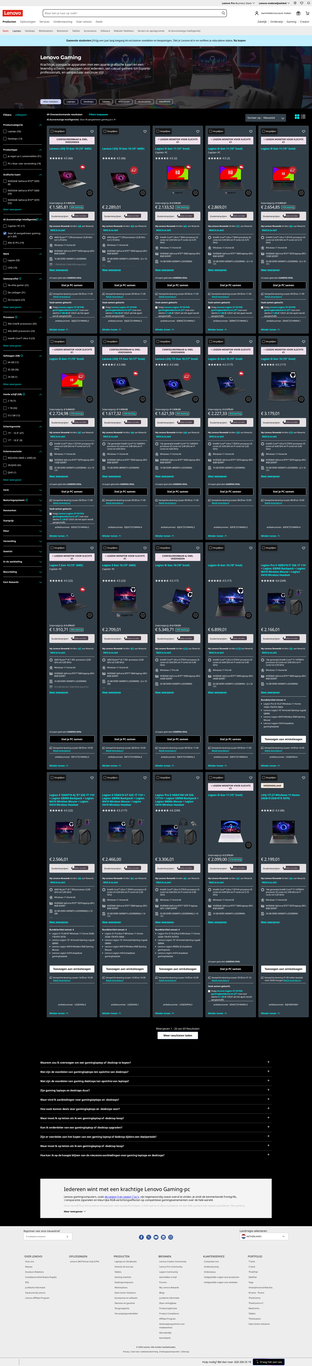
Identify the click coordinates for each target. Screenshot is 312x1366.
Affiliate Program (167, 1318)
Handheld (164, 102)
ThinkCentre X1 (256, 1303)
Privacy (126, 1351)
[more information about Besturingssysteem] (26, 500)
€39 (79, 226)
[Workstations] (54, 31)
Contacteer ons (211, 1261)
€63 (79, 878)
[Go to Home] (13, 13)
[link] (308, 4)
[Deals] (10, 31)
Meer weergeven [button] (12, 209)
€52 (185, 226)
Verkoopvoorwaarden (170, 1351)
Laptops (70, 102)
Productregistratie (168, 1308)
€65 (291, 226)
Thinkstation (255, 1318)
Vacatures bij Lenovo (35, 1292)
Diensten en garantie (125, 1303)
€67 (79, 432)
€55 (238, 432)
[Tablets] (81, 31)
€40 (132, 432)
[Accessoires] (98, 31)
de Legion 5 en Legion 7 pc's (122, 1197)
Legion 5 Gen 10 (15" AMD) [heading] (66, 565)
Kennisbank (165, 1337)
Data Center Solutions (125, 1292)
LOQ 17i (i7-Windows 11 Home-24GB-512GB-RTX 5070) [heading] (280, 796)
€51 (238, 878)
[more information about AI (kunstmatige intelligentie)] (37, 219)
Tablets (106, 102)
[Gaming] (297, 21)
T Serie (252, 1261)
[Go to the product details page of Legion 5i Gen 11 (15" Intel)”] (230, 831)
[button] (295, 3)
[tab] (297, 116)
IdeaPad (253, 1277)
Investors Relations (34, 1271)
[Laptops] (22, 31)
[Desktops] (36, 31)
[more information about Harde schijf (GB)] (23, 394)
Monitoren (124, 102)
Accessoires (144, 102)
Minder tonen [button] (57, 329)
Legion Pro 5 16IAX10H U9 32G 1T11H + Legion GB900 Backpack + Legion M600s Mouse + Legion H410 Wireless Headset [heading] (177, 799)
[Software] (111, 31)
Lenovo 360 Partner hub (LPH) (84, 1261)
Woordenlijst (165, 1332)
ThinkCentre (254, 1297)
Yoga (251, 1282)
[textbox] (264, 1236)
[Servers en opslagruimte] (166, 31)
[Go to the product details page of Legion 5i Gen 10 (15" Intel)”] (230, 385)
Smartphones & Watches (261, 1287)
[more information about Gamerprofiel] (19, 278)
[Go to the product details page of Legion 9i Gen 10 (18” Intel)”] (177, 601)
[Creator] (311, 21)
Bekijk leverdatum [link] (62, 296)
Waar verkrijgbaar (167, 1303)
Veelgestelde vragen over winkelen (221, 1282)
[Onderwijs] (284, 21)
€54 (291, 878)
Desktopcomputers (124, 1282)
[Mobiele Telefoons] (135, 31)
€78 (291, 432)
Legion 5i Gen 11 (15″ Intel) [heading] (172, 148)
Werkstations (121, 1287)
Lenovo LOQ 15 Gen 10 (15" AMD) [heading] (70, 148)
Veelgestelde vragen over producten (221, 1277)
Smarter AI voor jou (124, 1266)
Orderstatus (210, 1271)
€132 (185, 648)
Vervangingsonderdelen (126, 1313)
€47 (79, 648)
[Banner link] (156, 40)
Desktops (89, 102)
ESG (27, 1282)
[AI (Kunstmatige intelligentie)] (202, 31)
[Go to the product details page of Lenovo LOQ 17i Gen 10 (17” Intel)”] (124, 385)
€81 (185, 878)
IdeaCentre (254, 1308)
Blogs (162, 1292)
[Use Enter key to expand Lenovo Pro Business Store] (254, 3)
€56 (132, 226)
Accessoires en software (126, 1297)
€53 (291, 648)
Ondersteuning (211, 1266)
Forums (163, 1282)
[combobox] (131, 13)
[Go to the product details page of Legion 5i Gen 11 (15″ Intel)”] (177, 179)
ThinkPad (253, 1271)
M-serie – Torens (256, 1292)
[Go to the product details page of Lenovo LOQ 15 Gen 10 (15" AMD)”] (72, 179)
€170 (238, 648)
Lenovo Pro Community (170, 1266)
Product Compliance (169, 1313)
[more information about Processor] (15, 317)
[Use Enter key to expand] (293, 13)
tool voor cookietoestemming (145, 1351)
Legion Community (168, 1271)
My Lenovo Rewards (169, 1287)
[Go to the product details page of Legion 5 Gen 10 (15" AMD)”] (72, 601)
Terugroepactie (122, 1308)
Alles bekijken (50, 102)
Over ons (29, 1261)
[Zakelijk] (268, 21)
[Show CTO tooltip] (89, 193)
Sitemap (185, 1351)
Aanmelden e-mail (168, 1277)
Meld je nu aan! (57, 230)
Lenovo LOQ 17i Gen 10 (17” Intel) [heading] (123, 359)
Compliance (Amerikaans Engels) (41, 1277)
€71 (238, 226)
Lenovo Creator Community (172, 1261)
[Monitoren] (70, 31)
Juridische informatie (35, 1287)
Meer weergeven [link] (58, 270)
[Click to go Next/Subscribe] (67, 1236)
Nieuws (28, 1266)
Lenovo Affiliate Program (37, 1297)
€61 (132, 878)
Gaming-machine (123, 1277)
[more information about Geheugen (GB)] (21, 355)
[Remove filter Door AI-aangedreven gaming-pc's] (115, 119)
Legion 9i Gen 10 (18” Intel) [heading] (172, 565)
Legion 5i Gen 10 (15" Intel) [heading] (225, 359)
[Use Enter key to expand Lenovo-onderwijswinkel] (288, 3)
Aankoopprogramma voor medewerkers (172, 1325)
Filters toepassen (98, 114)
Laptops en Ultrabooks (126, 1261)
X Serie (252, 1266)
